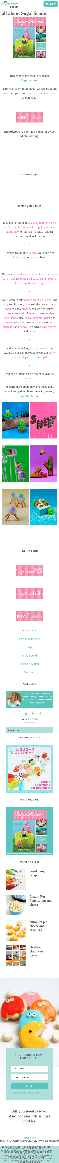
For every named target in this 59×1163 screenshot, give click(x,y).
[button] (50, 4)
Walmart (29, 672)
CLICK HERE (29, 395)
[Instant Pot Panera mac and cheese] (18, 906)
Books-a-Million (29, 663)
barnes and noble (29, 638)
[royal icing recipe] (18, 880)
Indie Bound (29, 655)
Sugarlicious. (29, 80)
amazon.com (29, 630)
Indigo (29, 647)
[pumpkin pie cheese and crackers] (18, 931)
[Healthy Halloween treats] (18, 956)
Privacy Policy (37, 1149)
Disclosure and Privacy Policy (25, 1093)
